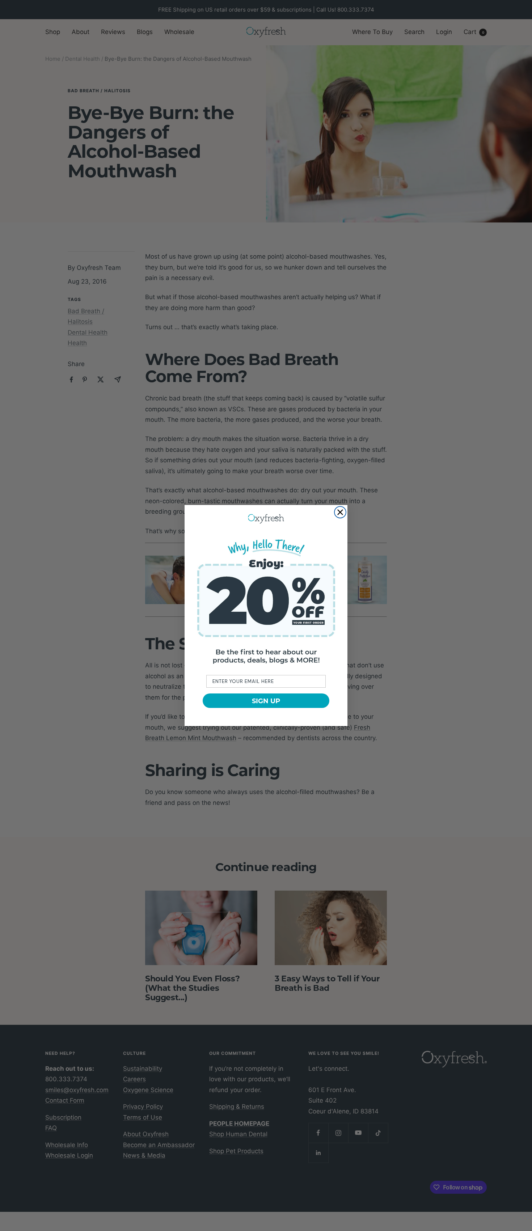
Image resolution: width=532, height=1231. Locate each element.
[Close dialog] (340, 512)
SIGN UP (266, 700)
